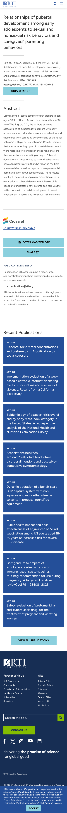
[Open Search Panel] (55, 3)
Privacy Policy (44, 681)
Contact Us (43, 705)
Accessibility (44, 701)
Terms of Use (44, 697)
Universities (9, 697)
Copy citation (20, 90)
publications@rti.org (21, 286)
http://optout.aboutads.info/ (25, 803)
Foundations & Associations (16, 689)
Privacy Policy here (12, 800)
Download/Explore (36, 242)
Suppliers (8, 701)
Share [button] (31, 252)
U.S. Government (11, 681)
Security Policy (45, 685)
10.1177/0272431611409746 (19, 228)
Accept (35, 808)
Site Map (42, 689)
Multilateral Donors (12, 693)
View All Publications (33, 640)
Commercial (9, 685)
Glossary (42, 693)
